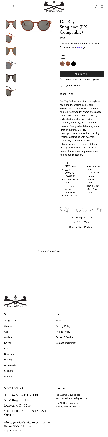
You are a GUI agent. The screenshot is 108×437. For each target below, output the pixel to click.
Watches (8, 326)
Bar (6, 348)
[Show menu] (6, 6)
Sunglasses (10, 320)
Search (59, 320)
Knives (7, 343)
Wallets (8, 337)
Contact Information (66, 343)
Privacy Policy (63, 326)
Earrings (8, 359)
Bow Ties (9, 354)
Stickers (8, 370)
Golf (6, 331)
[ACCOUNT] (95, 6)
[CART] (102, 6)
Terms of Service (64, 337)
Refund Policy (63, 331)
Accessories (10, 365)
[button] (12, 6)
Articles (8, 376)
